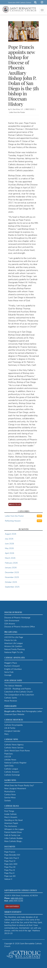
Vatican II (8, 879)
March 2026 (10, 558)
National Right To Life (13, 652)
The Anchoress (10, 826)
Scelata (7, 800)
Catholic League (11, 769)
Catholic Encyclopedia (13, 725)
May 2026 (9, 548)
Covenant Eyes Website (14, 714)
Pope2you (8, 753)
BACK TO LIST (15, 504)
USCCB (7, 756)
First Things (9, 811)
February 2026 (11, 563)
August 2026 (10, 534)
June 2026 (9, 543)
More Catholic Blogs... (13, 841)
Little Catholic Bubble (13, 838)
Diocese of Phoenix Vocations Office (19, 626)
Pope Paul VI (9, 861)
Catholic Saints (10, 697)
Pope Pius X (9, 873)
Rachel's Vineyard (11, 666)
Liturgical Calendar (12, 731)
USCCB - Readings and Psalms (17, 688)
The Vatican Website (13, 685)
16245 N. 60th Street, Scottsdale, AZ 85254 (21, 895)
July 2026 (9, 538)
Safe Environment (11, 620)
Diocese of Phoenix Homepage (17, 617)
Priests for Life (10, 640)
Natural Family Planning (14, 649)
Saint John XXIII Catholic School (19, 2)
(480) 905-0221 (17, 898)
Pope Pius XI (9, 870)
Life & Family (9, 728)
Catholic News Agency (14, 744)
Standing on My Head (13, 820)
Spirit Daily (8, 765)
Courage (7, 675)
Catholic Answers (11, 772)
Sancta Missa (10, 797)
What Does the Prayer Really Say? (19, 785)
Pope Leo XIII (10, 876)
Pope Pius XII (9, 867)
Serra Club (8, 672)
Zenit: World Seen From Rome (17, 750)
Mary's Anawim (10, 817)
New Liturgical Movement (15, 788)
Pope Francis (9, 852)
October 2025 (11, 582)
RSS (38, 516)
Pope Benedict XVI (12, 855)
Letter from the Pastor (14, 516)
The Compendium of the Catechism (19, 694)
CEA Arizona (9, 623)
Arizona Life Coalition (13, 646)
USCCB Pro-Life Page (13, 637)
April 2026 (9, 553)
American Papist (11, 823)
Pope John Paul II (11, 858)
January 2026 (11, 567)
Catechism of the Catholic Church (18, 691)
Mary (6, 734)
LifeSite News (10, 759)
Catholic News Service (13, 747)
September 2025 (12, 586)
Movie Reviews (10, 700)
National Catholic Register (15, 762)
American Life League (13, 643)
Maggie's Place (10, 663)
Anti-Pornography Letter (23, 711)
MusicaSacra (9, 791)
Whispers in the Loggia (14, 829)
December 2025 (12, 572)
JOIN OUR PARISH (12, 906)
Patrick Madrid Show (13, 832)
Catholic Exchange (12, 775)
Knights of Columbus (13, 669)
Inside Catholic (10, 814)
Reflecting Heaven (13, 520)
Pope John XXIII (10, 864)
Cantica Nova (10, 794)
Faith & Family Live (12, 835)
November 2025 (12, 577)
